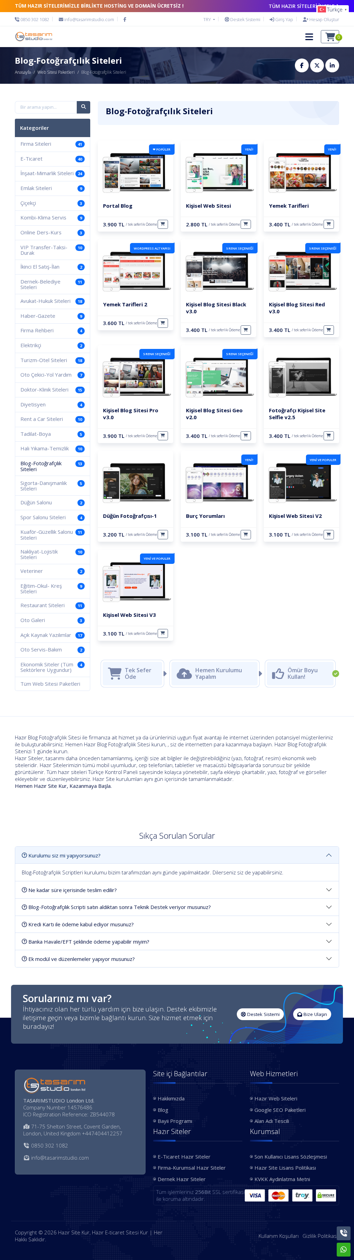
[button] (309, 36)
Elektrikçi (51, 345)
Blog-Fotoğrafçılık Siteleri (51, 466)
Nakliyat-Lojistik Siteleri (51, 554)
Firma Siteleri (51, 143)
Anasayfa (23, 72)
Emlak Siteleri (51, 187)
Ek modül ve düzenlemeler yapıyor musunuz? (81, 958)
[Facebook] (125, 19)
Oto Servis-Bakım (51, 649)
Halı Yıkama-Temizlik (51, 448)
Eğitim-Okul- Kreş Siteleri (51, 588)
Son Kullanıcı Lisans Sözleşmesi (290, 1156)
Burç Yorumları (205, 515)
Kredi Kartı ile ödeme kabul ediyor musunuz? (81, 924)
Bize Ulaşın (314, 1014)
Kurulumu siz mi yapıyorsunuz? (64, 855)
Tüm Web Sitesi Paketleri (50, 683)
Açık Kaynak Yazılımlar (51, 634)
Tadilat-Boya (51, 433)
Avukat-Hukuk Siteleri (51, 300)
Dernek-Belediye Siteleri (51, 284)
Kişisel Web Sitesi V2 (295, 515)
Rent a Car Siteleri (51, 418)
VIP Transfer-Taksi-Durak (51, 250)
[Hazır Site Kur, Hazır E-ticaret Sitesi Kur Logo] (33, 37)
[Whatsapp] (344, 1250)
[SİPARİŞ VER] (163, 224)
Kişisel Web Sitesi (208, 205)
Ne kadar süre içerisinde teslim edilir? (72, 889)
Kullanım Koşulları (279, 1235)
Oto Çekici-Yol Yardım (51, 374)
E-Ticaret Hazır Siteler (184, 1156)
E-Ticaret (51, 158)
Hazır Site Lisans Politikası (285, 1167)
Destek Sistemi (263, 1014)
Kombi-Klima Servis (51, 217)
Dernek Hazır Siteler (182, 1179)
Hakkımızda (171, 1098)
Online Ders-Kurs (51, 232)
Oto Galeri (51, 619)
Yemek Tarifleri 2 (125, 304)
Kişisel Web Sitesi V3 (129, 614)
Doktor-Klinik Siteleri (51, 389)
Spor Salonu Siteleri (51, 517)
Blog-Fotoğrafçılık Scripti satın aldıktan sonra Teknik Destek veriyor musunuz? (119, 906)
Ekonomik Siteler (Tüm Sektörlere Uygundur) (51, 667)
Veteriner (51, 570)
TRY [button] (207, 19)
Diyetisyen (51, 404)
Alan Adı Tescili (271, 1120)
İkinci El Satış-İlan (51, 266)
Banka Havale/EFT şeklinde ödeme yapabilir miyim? (88, 941)
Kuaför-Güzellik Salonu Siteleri (51, 534)
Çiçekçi (51, 202)
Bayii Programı (175, 1120)
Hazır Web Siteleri (275, 1098)
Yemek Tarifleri (289, 205)
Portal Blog (117, 205)
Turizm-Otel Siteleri (51, 360)
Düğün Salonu (51, 502)
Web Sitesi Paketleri (56, 72)
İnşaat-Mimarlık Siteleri (51, 173)
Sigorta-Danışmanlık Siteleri (51, 485)
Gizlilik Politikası (320, 1235)
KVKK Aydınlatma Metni (282, 1179)
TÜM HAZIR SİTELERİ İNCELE (302, 6)
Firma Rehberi (51, 330)
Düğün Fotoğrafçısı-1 (130, 515)
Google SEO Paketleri (280, 1109)
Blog (163, 1109)
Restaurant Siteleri (51, 605)
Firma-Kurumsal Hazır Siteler (192, 1167)
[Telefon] (344, 1233)
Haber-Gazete (51, 315)
